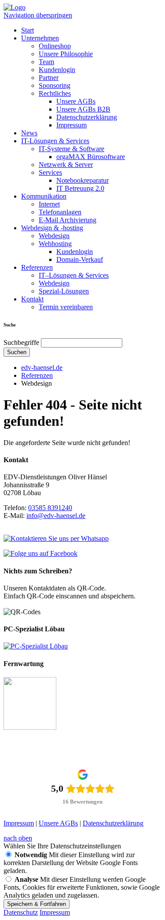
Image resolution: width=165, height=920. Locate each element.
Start (27, 30)
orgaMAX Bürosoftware (90, 156)
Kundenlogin (57, 69)
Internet (49, 204)
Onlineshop (55, 46)
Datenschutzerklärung (86, 117)
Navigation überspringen (38, 15)
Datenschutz (21, 912)
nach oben (18, 838)
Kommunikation (43, 196)
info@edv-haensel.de (55, 515)
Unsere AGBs (75, 101)
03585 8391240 (50, 507)
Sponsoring (54, 85)
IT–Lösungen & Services (74, 275)
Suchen (16, 352)
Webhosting (55, 243)
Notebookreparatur (82, 180)
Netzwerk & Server (66, 164)
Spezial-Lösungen (64, 291)
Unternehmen (40, 38)
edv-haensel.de (41, 367)
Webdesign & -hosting (52, 228)
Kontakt (32, 299)
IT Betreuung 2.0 (80, 188)
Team (46, 61)
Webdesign (54, 235)
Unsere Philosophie (66, 54)
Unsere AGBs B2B (83, 109)
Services (50, 172)
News (29, 133)
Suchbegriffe (21, 342)
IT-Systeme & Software (71, 148)
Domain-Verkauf (79, 259)
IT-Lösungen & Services (55, 141)
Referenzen (37, 267)
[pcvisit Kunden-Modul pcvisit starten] (30, 727)
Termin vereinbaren (66, 307)
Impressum (71, 125)
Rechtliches (55, 93)
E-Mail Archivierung (67, 220)
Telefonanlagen (60, 212)
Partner (49, 77)
